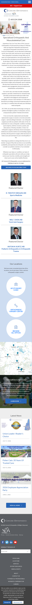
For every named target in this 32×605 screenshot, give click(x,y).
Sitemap (21, 535)
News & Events (16, 569)
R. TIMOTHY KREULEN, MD (16, 193)
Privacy (3, 535)
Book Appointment (6, 1)
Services (16, 563)
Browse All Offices (16, 332)
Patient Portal (14, 1)
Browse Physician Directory (16, 167)
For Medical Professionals (16, 578)
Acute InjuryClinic (16, 289)
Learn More (15, 401)
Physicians (16, 558)
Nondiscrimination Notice (12, 535)
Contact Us (16, 576)
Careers (16, 584)
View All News (15, 505)
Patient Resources (16, 566)
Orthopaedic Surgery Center (16, 310)
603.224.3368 (16, 19)
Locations (16, 561)
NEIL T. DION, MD (16, 220)
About (16, 573)
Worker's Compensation (16, 581)
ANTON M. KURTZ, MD (16, 247)
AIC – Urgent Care (16, 6)
